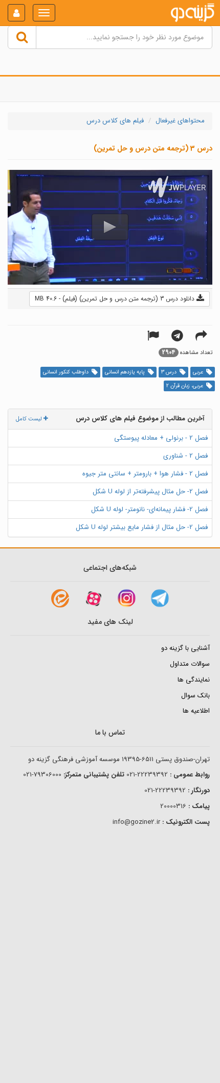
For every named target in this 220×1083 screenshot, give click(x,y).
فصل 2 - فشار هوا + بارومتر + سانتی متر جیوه (145, 473)
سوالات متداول (190, 664)
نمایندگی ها (194, 679)
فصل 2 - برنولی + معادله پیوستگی (161, 438)
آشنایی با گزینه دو (185, 648)
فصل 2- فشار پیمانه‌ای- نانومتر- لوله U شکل (149, 509)
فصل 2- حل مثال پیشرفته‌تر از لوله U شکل (150, 491)
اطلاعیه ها (196, 711)
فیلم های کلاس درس (115, 120)
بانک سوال (195, 695)
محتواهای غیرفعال (180, 120)
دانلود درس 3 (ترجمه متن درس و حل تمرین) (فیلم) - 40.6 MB (115, 299)
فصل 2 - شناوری (185, 455)
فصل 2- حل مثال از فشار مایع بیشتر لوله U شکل (142, 527)
